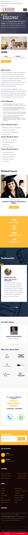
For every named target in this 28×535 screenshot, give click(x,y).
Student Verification (19, 495)
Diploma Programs (5, 478)
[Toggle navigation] (25, 9)
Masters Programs (22, 478)
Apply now (6, 61)
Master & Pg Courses (15, 200)
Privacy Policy (15, 531)
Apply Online (12, 3)
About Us (3, 488)
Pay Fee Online (18, 3)
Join (21, 438)
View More (14, 207)
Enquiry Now (4, 5)
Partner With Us (18, 500)
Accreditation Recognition (21, 490)
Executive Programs (22, 476)
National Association (6, 500)
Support (3, 493)
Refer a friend (4, 502)
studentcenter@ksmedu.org (7, 516)
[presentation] (1, 192)
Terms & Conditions (6, 531)
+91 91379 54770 (5, 1)
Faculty (2, 490)
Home (4, 15)
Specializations (5, 3)
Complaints (17, 493)
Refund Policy (23, 531)
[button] (10, 307)
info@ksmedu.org (10, 461)
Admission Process (19, 497)
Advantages (4, 495)
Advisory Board (18, 488)
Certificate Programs (6, 476)
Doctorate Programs (6, 473)
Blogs (16, 502)
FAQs (2, 497)
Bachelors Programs (22, 473)
